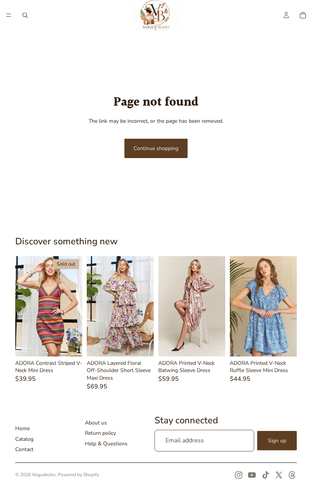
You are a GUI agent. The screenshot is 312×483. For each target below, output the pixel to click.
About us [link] (96, 422)
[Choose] (142, 345)
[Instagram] (238, 475)
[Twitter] (278, 475)
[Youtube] (251, 475)
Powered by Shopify (78, 475)
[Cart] (302, 15)
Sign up (277, 440)
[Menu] (9, 15)
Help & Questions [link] (106, 443)
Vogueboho (44, 475)
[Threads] (292, 475)
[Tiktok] (265, 475)
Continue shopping (156, 148)
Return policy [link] (100, 433)
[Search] (25, 15)
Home (22, 428)
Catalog (24, 439)
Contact (24, 449)
